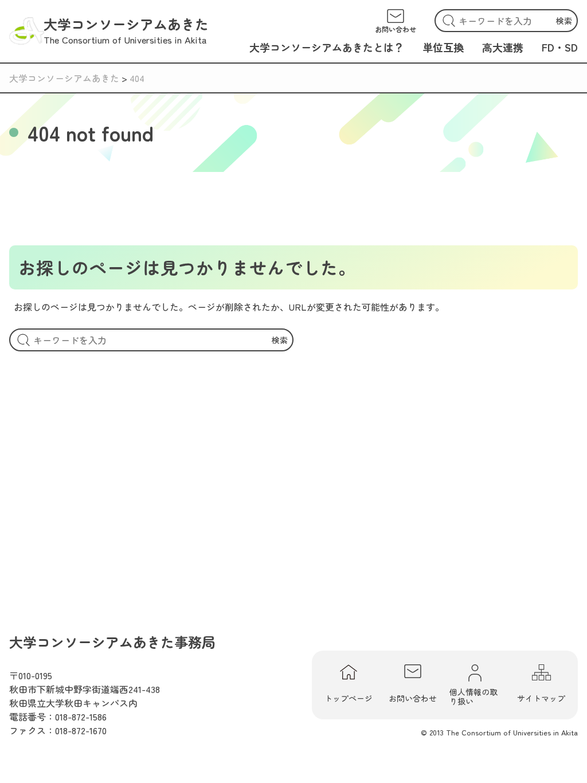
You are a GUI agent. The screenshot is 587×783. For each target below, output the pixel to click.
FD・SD (560, 47)
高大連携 (502, 47)
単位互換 (443, 47)
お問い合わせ (413, 698)
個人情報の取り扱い (473, 696)
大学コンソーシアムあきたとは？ (326, 47)
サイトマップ (541, 698)
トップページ (348, 698)
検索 (564, 20)
